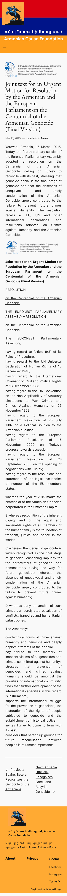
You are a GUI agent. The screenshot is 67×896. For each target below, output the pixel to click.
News (44, 138)
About (10, 858)
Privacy (32, 858)
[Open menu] (4, 48)
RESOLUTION (15, 290)
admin (33, 138)
